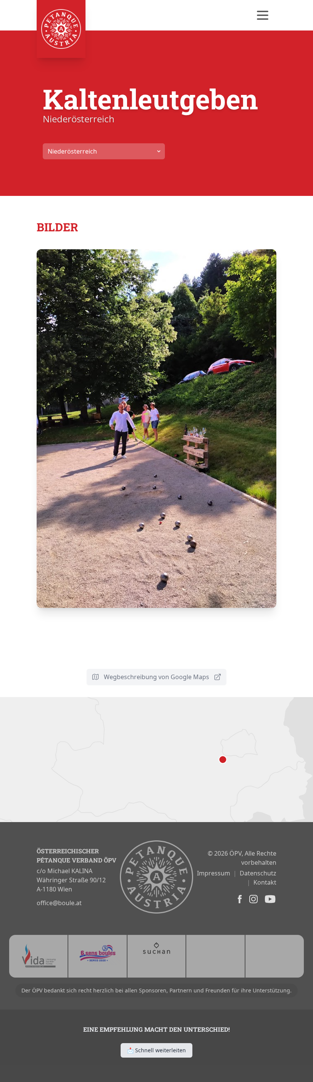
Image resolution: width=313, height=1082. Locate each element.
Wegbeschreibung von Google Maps (156, 677)
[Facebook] (239, 899)
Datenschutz (258, 873)
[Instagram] (253, 899)
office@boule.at (59, 903)
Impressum (213, 873)
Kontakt (264, 882)
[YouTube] (269, 899)
